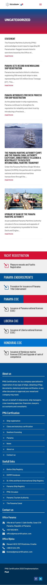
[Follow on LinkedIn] (40, 579)
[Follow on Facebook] (36, 579)
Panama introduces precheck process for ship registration (23, 96)
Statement (10, 38)
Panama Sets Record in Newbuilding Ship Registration (22, 67)
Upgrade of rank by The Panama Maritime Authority (20, 215)
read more (9, 56)
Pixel (7, 572)
